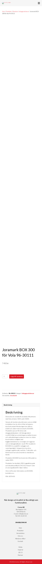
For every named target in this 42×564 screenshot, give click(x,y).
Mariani (20, 555)
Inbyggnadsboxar (24, 11)
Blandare (15, 11)
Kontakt (20, 541)
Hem (3, 11)
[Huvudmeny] (38, 3)
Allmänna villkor (20, 538)
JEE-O (20, 552)
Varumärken (20, 533)
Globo (20, 547)
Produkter (9, 11)
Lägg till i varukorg (17, 376)
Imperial (20, 550)
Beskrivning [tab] (8, 405)
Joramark (13, 395)
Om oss (20, 536)
